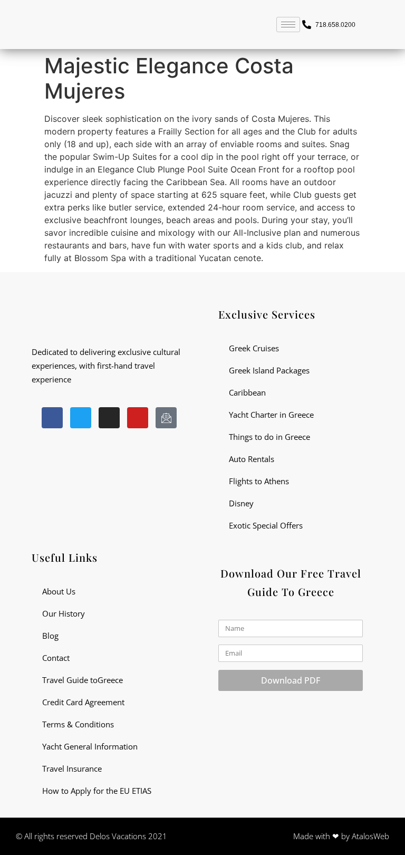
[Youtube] (137, 417)
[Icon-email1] (166, 417)
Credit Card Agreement (83, 702)
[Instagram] (109, 417)
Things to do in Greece (269, 436)
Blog (50, 635)
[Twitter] (80, 417)
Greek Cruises (254, 348)
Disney (241, 503)
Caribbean (247, 392)
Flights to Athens (259, 481)
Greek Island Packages (269, 370)
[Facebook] (52, 417)
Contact (56, 657)
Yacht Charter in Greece (271, 414)
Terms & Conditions (78, 724)
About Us (58, 591)
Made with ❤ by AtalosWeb (341, 836)
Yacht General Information (90, 746)
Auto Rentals (251, 459)
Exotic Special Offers (266, 525)
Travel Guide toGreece (82, 680)
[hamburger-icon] (288, 24)
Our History (63, 613)
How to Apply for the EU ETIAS (96, 790)
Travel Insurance (72, 768)
